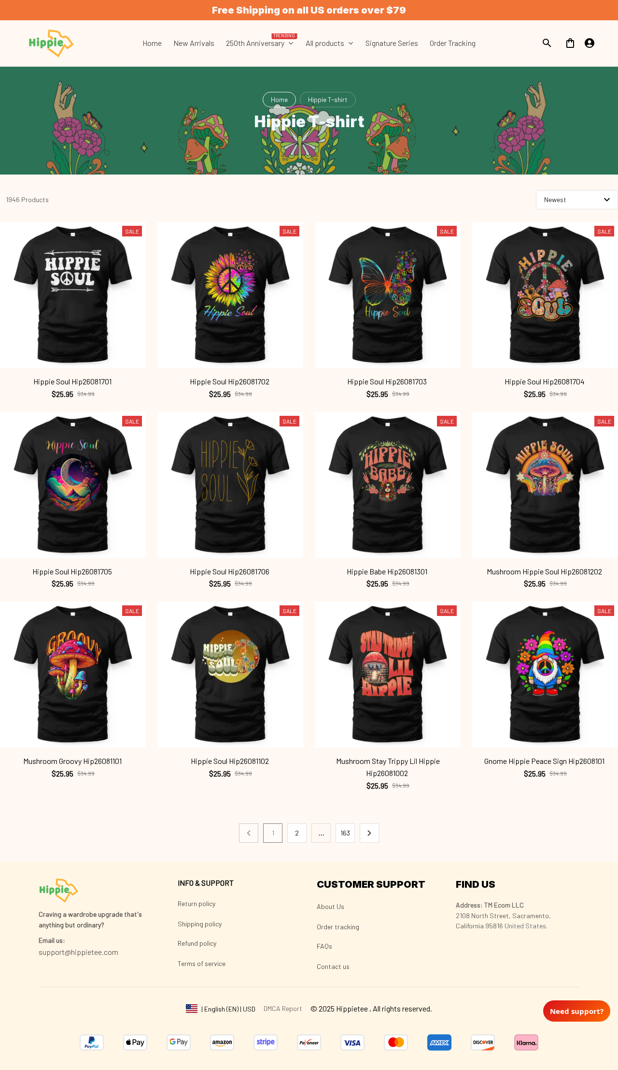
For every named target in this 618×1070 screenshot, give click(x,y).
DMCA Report (283, 1008)
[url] (52, 940)
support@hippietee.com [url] (78, 951)
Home (279, 99)
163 (345, 833)
